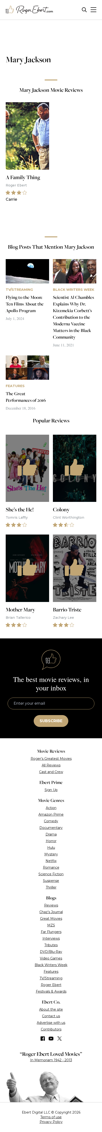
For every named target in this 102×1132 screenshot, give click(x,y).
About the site (51, 1009)
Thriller (51, 887)
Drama (51, 834)
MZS (51, 925)
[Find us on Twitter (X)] (59, 1038)
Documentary (51, 828)
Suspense (51, 881)
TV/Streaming (51, 978)
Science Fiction (51, 874)
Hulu (51, 847)
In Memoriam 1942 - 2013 (51, 1060)
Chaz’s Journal (51, 912)
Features (51, 971)
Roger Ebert (51, 985)
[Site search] (84, 9)
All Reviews (51, 765)
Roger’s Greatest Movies (51, 758)
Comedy (51, 821)
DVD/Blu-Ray (51, 952)
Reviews (51, 905)
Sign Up (51, 790)
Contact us (51, 1016)
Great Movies (51, 918)
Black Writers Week (51, 965)
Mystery (51, 854)
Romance (51, 867)
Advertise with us (51, 1023)
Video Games (51, 958)
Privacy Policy (51, 1122)
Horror (51, 841)
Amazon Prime (51, 814)
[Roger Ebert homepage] (29, 10)
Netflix (51, 861)
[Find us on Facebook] (43, 1038)
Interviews (51, 938)
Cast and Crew (51, 772)
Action (51, 808)
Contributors (51, 1029)
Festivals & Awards (51, 991)
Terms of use (51, 1117)
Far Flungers (51, 932)
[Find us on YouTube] (51, 1038)
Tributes (51, 945)
